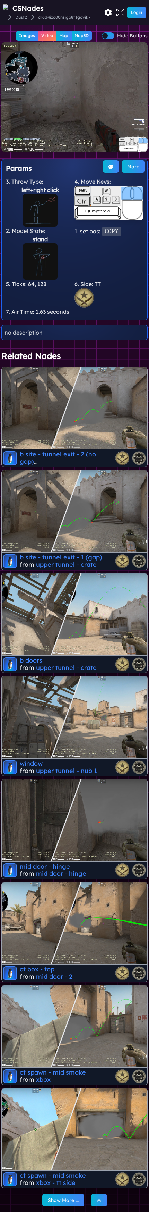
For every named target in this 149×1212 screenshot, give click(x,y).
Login (136, 12)
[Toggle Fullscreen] (120, 12)
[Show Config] (108, 12)
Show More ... (63, 1200)
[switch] (108, 35)
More (133, 166)
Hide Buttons (132, 35)
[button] (74, 97)
